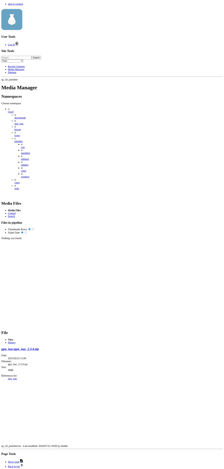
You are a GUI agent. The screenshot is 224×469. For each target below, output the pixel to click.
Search (36, 57)
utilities (24, 165)
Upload (12, 213)
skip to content (15, 4)
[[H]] (11, 28)
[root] (11, 111)
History (12, 342)
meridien (25, 153)
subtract (25, 159)
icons (17, 135)
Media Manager (16, 69)
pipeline (18, 141)
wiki (16, 188)
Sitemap (12, 72)
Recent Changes (16, 66)
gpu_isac (19, 123)
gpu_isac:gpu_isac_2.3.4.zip (20, 349)
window (25, 176)
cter (23, 147)
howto (17, 129)
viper (23, 170)
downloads (20, 117)
